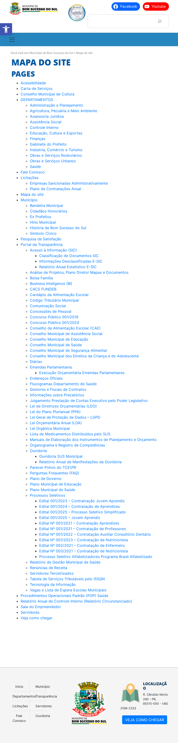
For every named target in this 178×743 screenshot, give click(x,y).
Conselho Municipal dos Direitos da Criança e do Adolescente (85, 356)
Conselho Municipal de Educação (59, 339)
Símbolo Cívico (43, 233)
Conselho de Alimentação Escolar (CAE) (65, 328)
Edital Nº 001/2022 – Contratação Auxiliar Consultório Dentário (95, 534)
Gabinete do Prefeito (48, 144)
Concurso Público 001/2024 (54, 322)
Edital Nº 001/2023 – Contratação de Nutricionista (83, 540)
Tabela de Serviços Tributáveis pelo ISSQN (67, 579)
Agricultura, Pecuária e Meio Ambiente (63, 110)
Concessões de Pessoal (50, 311)
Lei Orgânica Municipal (50, 428)
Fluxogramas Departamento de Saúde (63, 383)
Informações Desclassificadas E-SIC (70, 261)
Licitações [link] (20, 706)
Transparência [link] (46, 696)
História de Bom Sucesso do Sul (58, 227)
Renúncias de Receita (48, 567)
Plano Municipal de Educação (56, 484)
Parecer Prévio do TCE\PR (53, 467)
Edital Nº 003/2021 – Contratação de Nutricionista (83, 551)
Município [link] (42, 686)
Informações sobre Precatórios (57, 395)
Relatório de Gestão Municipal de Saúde (65, 562)
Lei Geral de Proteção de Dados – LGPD (65, 417)
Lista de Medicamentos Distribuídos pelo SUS (70, 434)
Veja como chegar (36, 618)
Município (29, 200)
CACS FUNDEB (43, 289)
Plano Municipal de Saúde (53, 489)
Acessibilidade (33, 83)
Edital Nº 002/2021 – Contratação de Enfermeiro (82, 545)
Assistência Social (45, 122)
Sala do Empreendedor (41, 606)
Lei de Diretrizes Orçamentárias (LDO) (63, 406)
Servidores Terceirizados (51, 573)
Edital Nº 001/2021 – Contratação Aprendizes (79, 523)
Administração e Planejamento (56, 105)
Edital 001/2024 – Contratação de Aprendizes (79, 506)
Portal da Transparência (42, 244)
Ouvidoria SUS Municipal (61, 456)
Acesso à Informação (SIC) (53, 250)
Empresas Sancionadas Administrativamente (69, 183)
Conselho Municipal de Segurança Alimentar (68, 350)
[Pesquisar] (159, 21)
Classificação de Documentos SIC (69, 255)
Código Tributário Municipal (54, 300)
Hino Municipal (43, 222)
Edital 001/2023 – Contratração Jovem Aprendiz (82, 501)
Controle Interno (44, 127)
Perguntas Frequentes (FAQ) (54, 473)
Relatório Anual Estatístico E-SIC (68, 266)
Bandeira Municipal (46, 205)
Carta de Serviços (36, 88)
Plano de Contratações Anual (55, 188)
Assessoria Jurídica (47, 116)
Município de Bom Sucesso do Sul (51, 53)
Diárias (36, 361)
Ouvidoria (38, 450)
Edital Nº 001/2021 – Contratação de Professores (82, 528)
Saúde (35, 166)
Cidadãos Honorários (48, 211)
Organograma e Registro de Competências (67, 445)
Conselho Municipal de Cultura (47, 94)
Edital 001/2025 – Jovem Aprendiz (69, 517)
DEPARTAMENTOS (37, 99)
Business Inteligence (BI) (51, 283)
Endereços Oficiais (46, 378)
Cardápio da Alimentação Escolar (59, 294)
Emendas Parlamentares (51, 367)
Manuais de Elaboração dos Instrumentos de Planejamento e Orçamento (93, 439)
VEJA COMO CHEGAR (144, 719)
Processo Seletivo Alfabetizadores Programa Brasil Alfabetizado (95, 556)
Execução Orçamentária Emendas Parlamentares (81, 372)
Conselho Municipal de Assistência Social (66, 333)
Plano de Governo (45, 478)
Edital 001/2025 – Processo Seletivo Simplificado (82, 512)
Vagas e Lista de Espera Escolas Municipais (68, 590)
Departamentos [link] (24, 696)
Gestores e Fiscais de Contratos (58, 389)
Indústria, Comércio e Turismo (56, 149)
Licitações (29, 177)
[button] (6, 29)
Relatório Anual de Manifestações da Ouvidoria (80, 461)
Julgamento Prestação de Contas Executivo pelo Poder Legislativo (89, 400)
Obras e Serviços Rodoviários (56, 155)
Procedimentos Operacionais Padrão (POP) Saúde (64, 595)
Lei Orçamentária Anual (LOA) (56, 422)
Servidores (30, 612)
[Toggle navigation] (12, 39)
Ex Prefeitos (40, 216)
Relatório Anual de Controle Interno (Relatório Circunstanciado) (76, 601)
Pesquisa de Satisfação (41, 239)
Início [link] (19, 686)
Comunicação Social (48, 305)
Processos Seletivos (47, 495)
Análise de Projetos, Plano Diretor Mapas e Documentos (79, 272)
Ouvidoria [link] (42, 716)
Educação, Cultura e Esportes (56, 133)
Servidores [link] (43, 706)
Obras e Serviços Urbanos (53, 161)
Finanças (37, 138)
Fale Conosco (33, 172)
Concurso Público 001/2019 (54, 317)
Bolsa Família (41, 278)
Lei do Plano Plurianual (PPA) (55, 411)
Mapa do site (32, 194)
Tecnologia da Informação (53, 584)
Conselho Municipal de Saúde (56, 344)
